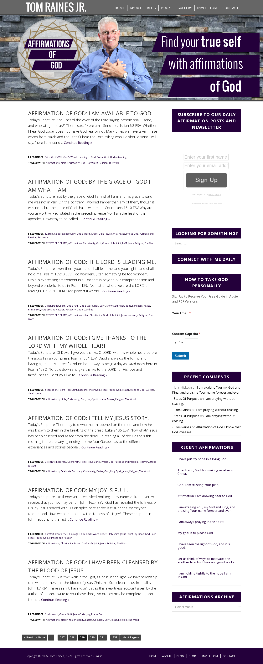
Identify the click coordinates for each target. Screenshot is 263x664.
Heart (62, 389)
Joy (135, 534)
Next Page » (131, 637)
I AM (124, 243)
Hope (83, 461)
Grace (94, 233)
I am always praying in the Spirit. (201, 522)
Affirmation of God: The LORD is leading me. (92, 261)
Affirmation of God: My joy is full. (78, 490)
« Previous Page (34, 637)
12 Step (49, 233)
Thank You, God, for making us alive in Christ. (205, 472)
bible (63, 163)
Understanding (118, 157)
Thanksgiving (35, 393)
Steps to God (137, 389)
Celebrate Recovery (64, 233)
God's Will (56, 157)
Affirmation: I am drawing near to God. (205, 496)
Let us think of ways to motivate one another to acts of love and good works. (206, 560)
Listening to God (87, 157)
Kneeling (82, 389)
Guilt (101, 233)
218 (72, 637)
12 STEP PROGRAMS (56, 243)
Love (153, 534)
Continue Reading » (78, 142)
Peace (122, 233)
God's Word (70, 157)
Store (193, 656)
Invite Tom (210, 656)
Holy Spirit (92, 163)
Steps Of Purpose (186, 398)
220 (92, 637)
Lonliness (137, 305)
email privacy (215, 194)
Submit (180, 355)
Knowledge (125, 305)
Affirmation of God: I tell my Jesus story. (88, 417)
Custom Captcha (186, 334)
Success (150, 389)
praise (102, 399)
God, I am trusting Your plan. (198, 485)
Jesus (131, 243)
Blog (180, 656)
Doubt (55, 305)
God (83, 163)
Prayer (125, 389)
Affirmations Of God (56, 7)
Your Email (181, 313)
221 (102, 637)
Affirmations (52, 163)
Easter (99, 471)
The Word (114, 163)
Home (153, 656)
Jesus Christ (111, 233)
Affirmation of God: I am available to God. (90, 113)
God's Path (73, 305)
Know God (112, 305)
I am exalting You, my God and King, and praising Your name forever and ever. (206, 509)
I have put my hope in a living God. (202, 459)
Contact (229, 656)
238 (115, 637)
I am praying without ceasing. (217, 410)
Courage (73, 534)
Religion (103, 163)
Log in (98, 656)
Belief (48, 305)
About (167, 656)
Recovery (43, 237)
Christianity (73, 163)
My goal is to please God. (195, 533)
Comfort (49, 534)
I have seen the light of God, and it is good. (204, 546)
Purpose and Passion (52, 309)
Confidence (61, 534)
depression (51, 389)
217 (62, 637)
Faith (47, 157)
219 (82, 637)
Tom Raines (182, 410)
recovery (133, 315)
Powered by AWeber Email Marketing (207, 203)
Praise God (103, 157)
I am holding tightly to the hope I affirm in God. (206, 575)
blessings (66, 619)
